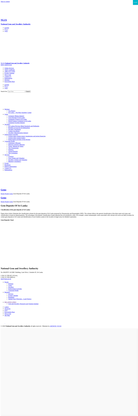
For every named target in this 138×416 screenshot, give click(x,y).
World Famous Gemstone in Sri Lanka (19, 121)
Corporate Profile (10, 141)
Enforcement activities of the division (19, 139)
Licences (11, 156)
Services (7, 155)
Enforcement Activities (11, 134)
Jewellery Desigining (14, 129)
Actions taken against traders (16, 138)
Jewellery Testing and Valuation (17, 160)
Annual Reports (13, 151)
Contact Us (8, 76)
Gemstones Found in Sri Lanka (17, 119)
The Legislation (13, 153)
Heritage (7, 80)
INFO (3, 65)
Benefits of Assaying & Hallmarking (19, 128)
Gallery (7, 307)
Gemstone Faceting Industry (16, 122)
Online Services (9, 68)
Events (7, 163)
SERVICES (8, 65)
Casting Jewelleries (14, 131)
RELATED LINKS (10, 302)
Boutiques (8, 165)
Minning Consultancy (14, 161)
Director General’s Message (16, 144)
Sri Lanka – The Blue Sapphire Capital (19, 112)
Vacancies (7, 308)
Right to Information (11, 166)
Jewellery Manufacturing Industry (18, 133)
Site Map (7, 315)
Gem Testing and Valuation (16, 158)
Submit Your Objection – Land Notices (19, 299)
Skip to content (5, 1)
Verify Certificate (10, 70)
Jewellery (7, 124)
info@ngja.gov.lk (6, 279)
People (7, 194)
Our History (11, 111)
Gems (6, 114)
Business (7, 292)
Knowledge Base (10, 81)
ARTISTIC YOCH (55, 326)
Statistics (10, 149)
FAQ (6, 310)
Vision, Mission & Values (15, 146)
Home (3, 194)
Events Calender (13, 295)
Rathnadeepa (8, 78)
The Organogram (13, 148)
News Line (8, 75)
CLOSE (135, 2)
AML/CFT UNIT (10, 71)
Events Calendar (9, 73)
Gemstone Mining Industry (16, 116)
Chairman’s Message (14, 143)
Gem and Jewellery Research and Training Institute (23, 304)
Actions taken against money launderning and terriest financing (27, 136)
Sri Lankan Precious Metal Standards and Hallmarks (23, 126)
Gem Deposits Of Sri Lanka (16, 117)
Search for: (4, 91)
